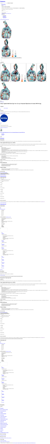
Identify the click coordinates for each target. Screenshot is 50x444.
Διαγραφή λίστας (7, 19)
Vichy (1, 172)
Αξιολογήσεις (3, 134)
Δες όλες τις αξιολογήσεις (3, 351)
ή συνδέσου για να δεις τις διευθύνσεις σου (6, 13)
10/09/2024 (3, 241)
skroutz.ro (4, 441)
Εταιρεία (1, 428)
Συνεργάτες (1, 408)
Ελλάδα (2, 5)
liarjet (2, 256)
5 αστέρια (3, 210)
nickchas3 (3, 240)
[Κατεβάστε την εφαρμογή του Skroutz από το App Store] (1, 440)
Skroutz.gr (2, 1)
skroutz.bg (8, 441)
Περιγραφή (3, 133)
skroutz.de (6, 441)
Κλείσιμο (1, 406)
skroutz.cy (1, 441)
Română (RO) (4, 16)
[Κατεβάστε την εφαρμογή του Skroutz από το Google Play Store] (4, 440)
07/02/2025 (3, 233)
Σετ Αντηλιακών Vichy (4, 172)
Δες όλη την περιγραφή (2, 174)
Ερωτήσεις (1, 269)
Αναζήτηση (2, 62)
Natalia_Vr (3, 247)
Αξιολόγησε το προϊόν (2, 343)
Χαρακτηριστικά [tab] (2, 279)
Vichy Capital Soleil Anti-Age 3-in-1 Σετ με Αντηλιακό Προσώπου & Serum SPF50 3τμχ (12, 132)
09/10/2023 (3, 248)
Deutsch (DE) (4, 17)
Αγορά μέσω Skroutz (3, 413)
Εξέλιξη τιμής (2, 110)
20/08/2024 (3, 244)
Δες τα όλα (3, 402)
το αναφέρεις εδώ (43, 201)
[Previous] (0, 403)
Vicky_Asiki (3, 262)
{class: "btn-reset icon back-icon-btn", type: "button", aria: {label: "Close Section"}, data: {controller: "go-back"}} (11, 276)
